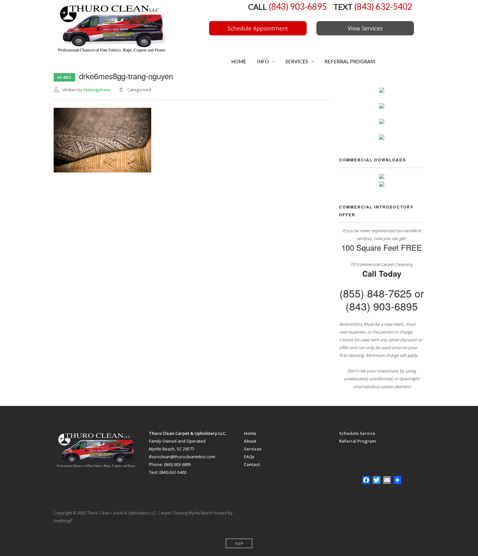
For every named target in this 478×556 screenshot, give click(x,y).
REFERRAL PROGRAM (349, 61)
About (250, 441)
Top (239, 543)
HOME (238, 61)
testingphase (97, 90)
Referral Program (357, 441)
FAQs (249, 457)
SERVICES (296, 61)
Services (252, 449)
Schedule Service (357, 433)
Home (250, 433)
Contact (252, 464)
